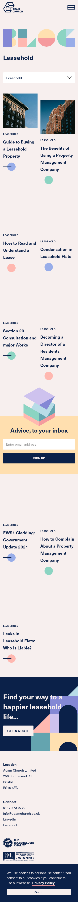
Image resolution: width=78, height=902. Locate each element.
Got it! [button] (39, 892)
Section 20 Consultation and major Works (20, 338)
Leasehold (10, 134)
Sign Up (39, 458)
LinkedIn (9, 819)
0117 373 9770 (14, 807)
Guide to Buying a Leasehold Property (18, 149)
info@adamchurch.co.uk (21, 813)
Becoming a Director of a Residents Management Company (53, 351)
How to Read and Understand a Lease (19, 250)
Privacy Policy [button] (43, 883)
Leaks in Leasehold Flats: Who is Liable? (19, 641)
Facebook (10, 824)
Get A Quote (18, 730)
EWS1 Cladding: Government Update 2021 (19, 540)
